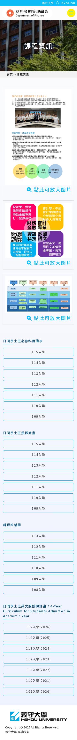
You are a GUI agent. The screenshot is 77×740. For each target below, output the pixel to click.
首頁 (10, 74)
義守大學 (48, 3)
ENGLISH (68, 3)
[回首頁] (27, 13)
